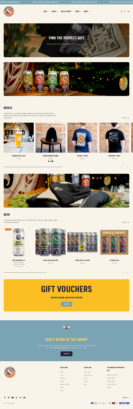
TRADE (77, 11)
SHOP (45, 11)
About (62, 390)
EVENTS (54, 11)
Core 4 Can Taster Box (50, 260)
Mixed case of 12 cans (82, 260)
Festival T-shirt (82, 156)
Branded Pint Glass (18, 156)
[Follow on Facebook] (5, 397)
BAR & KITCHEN (66, 11)
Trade (61, 387)
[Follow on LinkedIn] (20, 397)
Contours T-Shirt (114, 156)
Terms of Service (112, 384)
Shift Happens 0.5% (18, 260)
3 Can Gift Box (114, 260)
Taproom (62, 378)
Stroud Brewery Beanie (50, 156)
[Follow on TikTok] (16, 397)
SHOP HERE (66, 304)
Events (62, 381)
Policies (109, 387)
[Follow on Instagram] (9, 397)
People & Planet (65, 384)
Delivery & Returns (112, 375)
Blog (85, 384)
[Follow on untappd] (24, 397)
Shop (61, 375)
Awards (86, 381)
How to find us (88, 375)
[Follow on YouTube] (13, 397)
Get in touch (87, 372)
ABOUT (86, 11)
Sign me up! (66, 353)
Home (62, 372)
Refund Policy (111, 378)
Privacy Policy (111, 381)
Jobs (85, 378)
